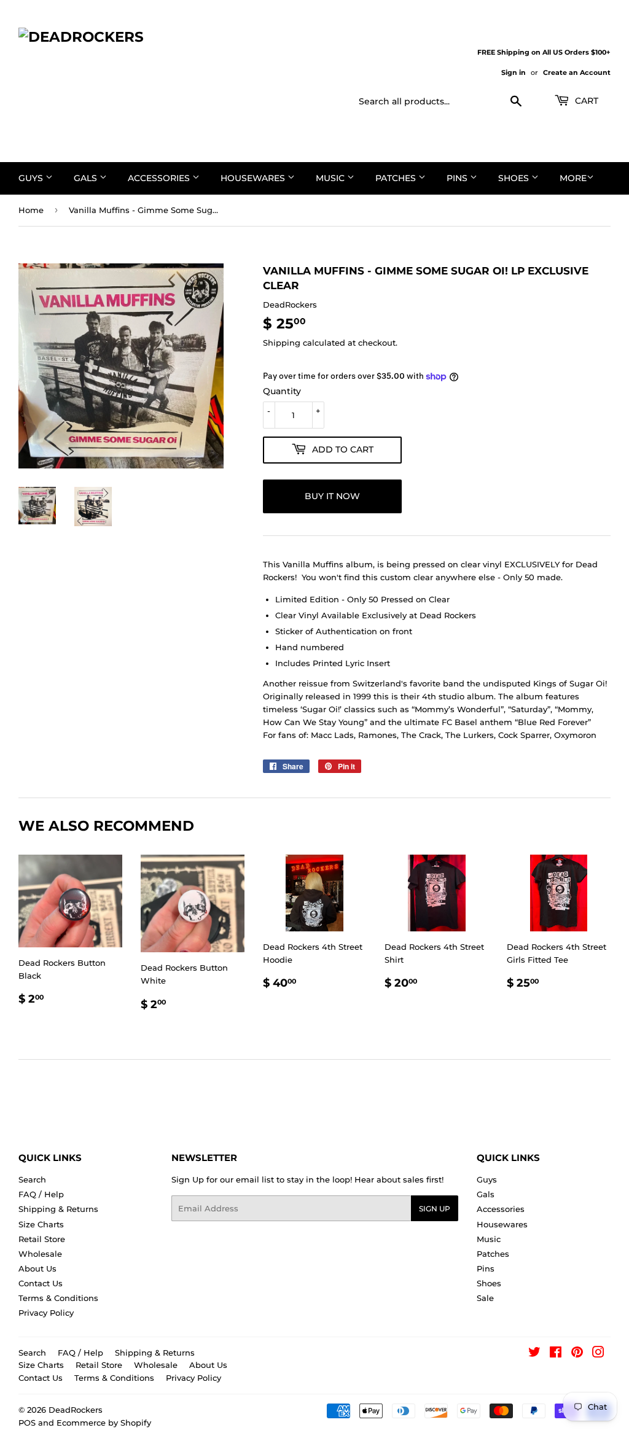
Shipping (281, 343)
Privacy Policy (46, 1313)
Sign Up (434, 1208)
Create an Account (577, 72)
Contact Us (40, 1283)
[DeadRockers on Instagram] (598, 1354)
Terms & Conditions (58, 1298)
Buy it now (332, 496)
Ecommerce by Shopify (104, 1422)
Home (31, 210)
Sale (485, 1298)
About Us (37, 1268)
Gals (87, 178)
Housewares (254, 178)
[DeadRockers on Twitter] (534, 1354)
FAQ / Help (41, 1194)
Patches (396, 178)
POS (27, 1422)
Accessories (160, 178)
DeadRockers (76, 1410)
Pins (458, 178)
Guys (31, 178)
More (573, 178)
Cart (585, 100)
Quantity (282, 391)
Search (32, 1179)
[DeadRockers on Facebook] (555, 1354)
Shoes (514, 178)
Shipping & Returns (58, 1209)
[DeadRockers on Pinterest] (577, 1354)
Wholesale (40, 1254)
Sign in (513, 72)
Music (331, 178)
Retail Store (41, 1239)
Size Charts (41, 1224)
